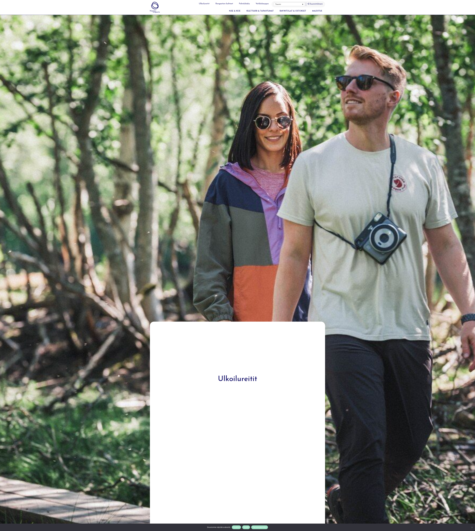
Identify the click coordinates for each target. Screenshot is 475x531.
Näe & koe (234, 11)
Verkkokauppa (262, 4)
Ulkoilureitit (204, 4)
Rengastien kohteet (224, 4)
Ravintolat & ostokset (293, 11)
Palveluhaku (244, 4)
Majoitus (317, 11)
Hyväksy (236, 527)
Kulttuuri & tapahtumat (260, 11)
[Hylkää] (472, 527)
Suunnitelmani (316, 4)
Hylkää (246, 527)
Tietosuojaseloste (259, 527)
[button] (289, 4)
